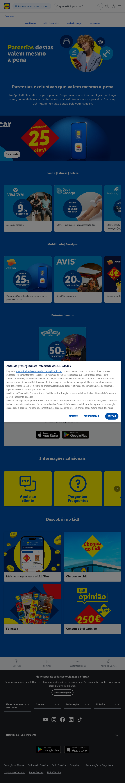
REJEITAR (73, 416)
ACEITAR (112, 416)
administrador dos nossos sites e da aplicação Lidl (39, 371)
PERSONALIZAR (91, 416)
